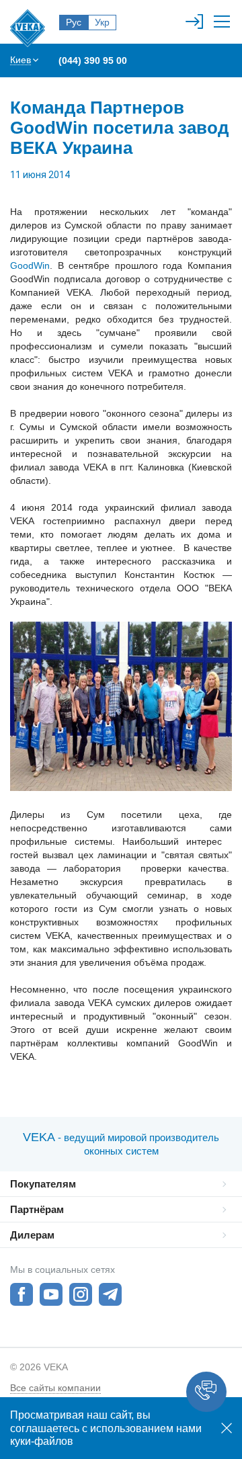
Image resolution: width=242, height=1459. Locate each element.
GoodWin (30, 265)
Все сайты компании (55, 1387)
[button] (206, 1392)
